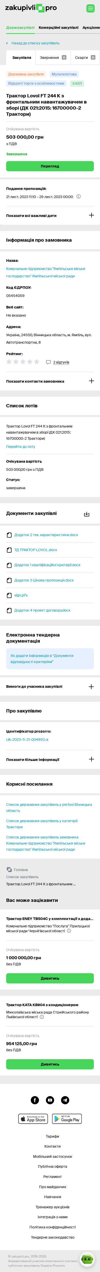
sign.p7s (20, 595)
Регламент (52, 1176)
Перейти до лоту (20, 446)
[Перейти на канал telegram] (65, 1099)
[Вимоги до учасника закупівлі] (50, 686)
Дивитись (50, 978)
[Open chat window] (87, 1259)
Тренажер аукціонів (52, 1207)
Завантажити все (88, 513)
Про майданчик (52, 1187)
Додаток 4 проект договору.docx (42, 610)
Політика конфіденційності (52, 1227)
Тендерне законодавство (52, 1237)
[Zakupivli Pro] (31, 8)
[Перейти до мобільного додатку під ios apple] (33, 1119)
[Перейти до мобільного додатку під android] (67, 1119)
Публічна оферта (52, 1166)
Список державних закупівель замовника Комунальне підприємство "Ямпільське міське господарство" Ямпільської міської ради (45, 843)
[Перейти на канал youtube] (50, 1099)
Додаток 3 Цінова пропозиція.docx (44, 580)
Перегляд (50, 166)
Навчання (52, 1197)
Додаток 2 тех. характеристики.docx (46, 535)
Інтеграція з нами (53, 1217)
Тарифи (52, 1136)
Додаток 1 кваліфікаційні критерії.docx (47, 565)
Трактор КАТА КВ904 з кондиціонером (42, 1005)
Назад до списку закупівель (35, 43)
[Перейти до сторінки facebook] (35, 1099)
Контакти (52, 1146)
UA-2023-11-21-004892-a (27, 739)
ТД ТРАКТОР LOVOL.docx (35, 550)
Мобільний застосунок (52, 1156)
